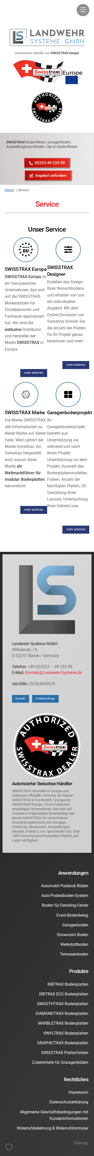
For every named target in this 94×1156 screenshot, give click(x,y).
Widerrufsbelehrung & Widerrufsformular (52, 1128)
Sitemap (80, 1143)
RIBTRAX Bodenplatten (68, 984)
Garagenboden (75, 925)
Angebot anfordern (50, 175)
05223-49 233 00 (50, 163)
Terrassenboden (74, 954)
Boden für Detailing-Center (65, 905)
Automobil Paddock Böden (64, 885)
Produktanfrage (45, 698)
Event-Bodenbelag (72, 915)
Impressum (78, 1092)
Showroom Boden (72, 934)
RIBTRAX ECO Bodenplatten (63, 994)
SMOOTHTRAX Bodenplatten (62, 1003)
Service (47, 204)
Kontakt (20, 698)
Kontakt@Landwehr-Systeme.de (53, 672)
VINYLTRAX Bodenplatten (65, 1033)
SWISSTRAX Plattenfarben (64, 1052)
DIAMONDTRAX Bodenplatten (62, 1013)
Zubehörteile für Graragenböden (60, 1062)
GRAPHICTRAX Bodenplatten (62, 1043)
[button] (9, 1147)
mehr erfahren (33, 373)
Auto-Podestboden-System (64, 895)
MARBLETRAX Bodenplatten (63, 1023)
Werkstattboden (74, 944)
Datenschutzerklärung (68, 1102)
